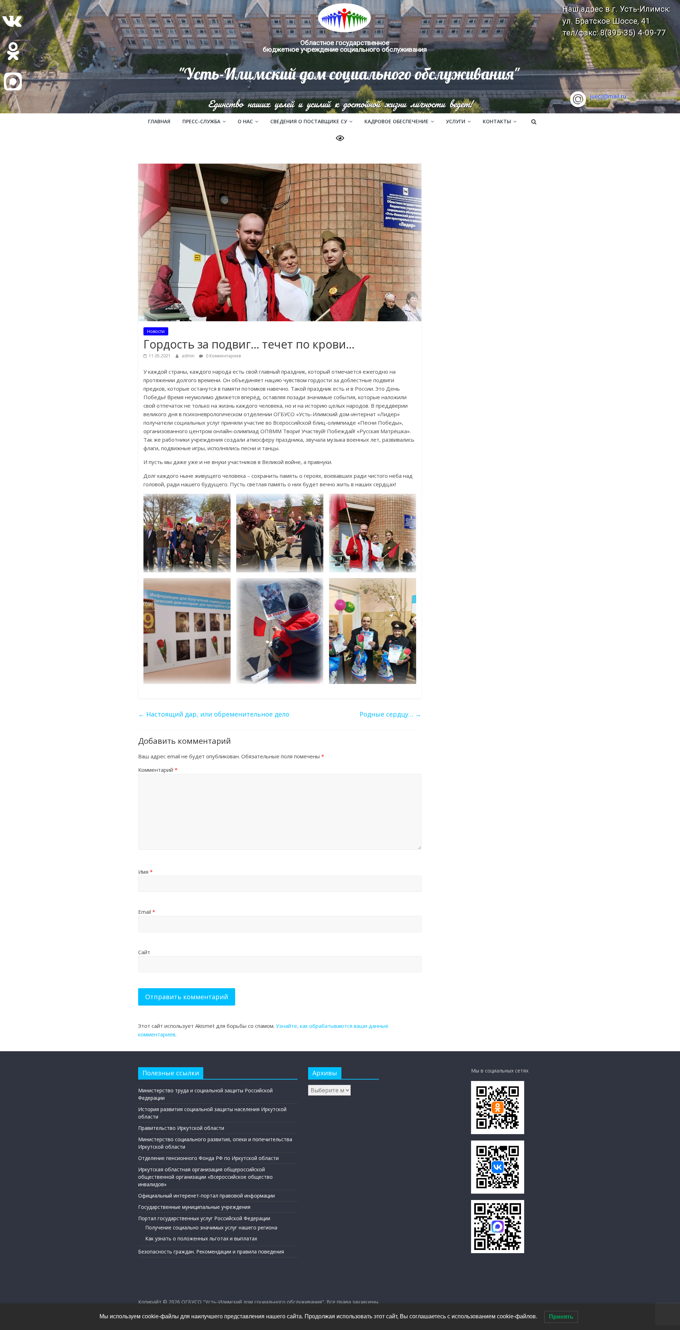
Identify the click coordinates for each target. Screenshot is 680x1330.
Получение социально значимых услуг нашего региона (211, 1227)
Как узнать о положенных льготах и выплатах (201, 1238)
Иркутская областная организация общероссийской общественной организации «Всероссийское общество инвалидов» (205, 1177)
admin (189, 356)
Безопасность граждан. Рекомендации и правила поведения (211, 1251)
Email (146, 911)
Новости (156, 331)
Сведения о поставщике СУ (308, 121)
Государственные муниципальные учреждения (194, 1207)
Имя (145, 871)
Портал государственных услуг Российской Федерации (204, 1218)
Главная (159, 121)
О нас (245, 121)
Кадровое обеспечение (396, 121)
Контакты (497, 121)
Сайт (144, 952)
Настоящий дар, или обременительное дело (213, 714)
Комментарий (157, 769)
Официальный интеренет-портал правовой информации (206, 1195)
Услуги (455, 121)
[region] (340, 56)
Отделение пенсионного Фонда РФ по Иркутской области (208, 1158)
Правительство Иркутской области (181, 1128)
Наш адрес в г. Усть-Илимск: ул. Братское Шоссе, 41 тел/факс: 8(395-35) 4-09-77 (616, 20)
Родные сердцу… (390, 714)
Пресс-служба (201, 121)
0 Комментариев (223, 356)
